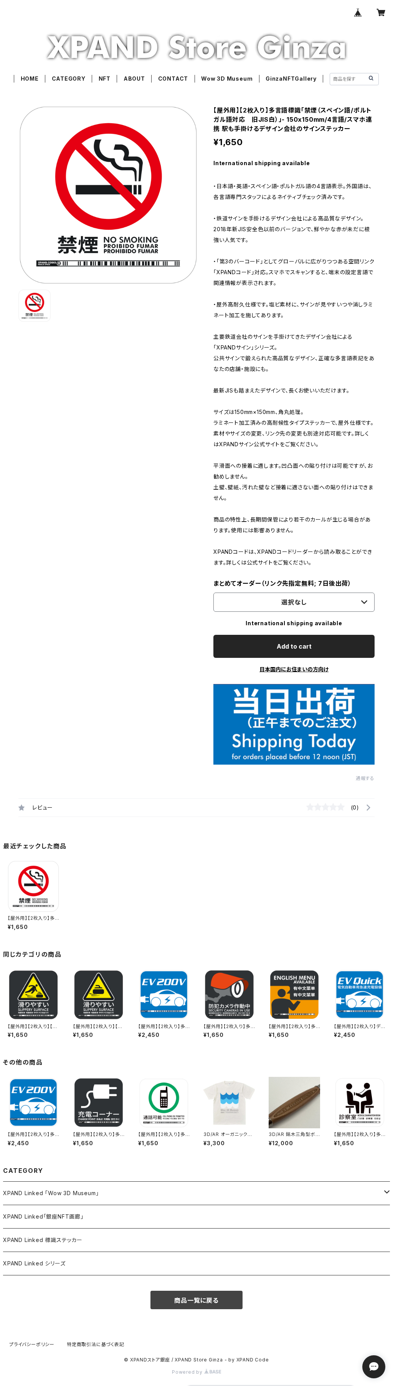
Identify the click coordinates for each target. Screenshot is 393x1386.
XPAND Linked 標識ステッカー (43, 1240)
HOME (30, 78)
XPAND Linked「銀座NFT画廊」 (43, 1216)
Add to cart (294, 646)
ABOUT (134, 78)
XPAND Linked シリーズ (34, 1263)
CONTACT (173, 78)
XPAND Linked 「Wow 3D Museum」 (51, 1193)
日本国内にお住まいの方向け (294, 669)
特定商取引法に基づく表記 (95, 1344)
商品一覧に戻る (196, 1300)
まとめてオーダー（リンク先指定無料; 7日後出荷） (282, 583)
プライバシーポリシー (31, 1344)
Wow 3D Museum (227, 78)
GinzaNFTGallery (291, 78)
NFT (105, 78)
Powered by (188, 1372)
